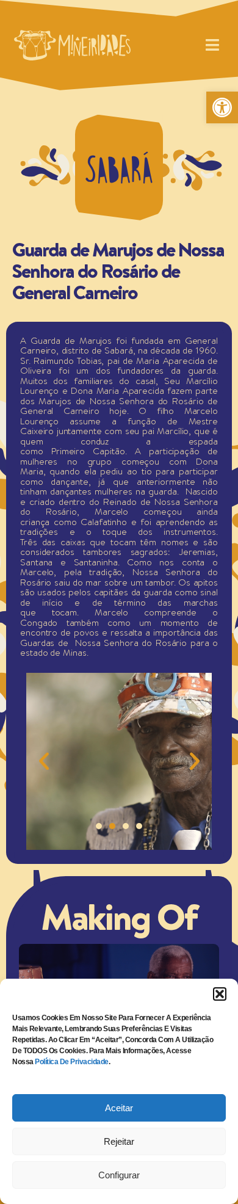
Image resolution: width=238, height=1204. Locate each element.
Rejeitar (119, 1141)
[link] (222, 107)
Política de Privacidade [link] (72, 1061)
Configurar (119, 1175)
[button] (220, 994)
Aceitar (119, 1108)
